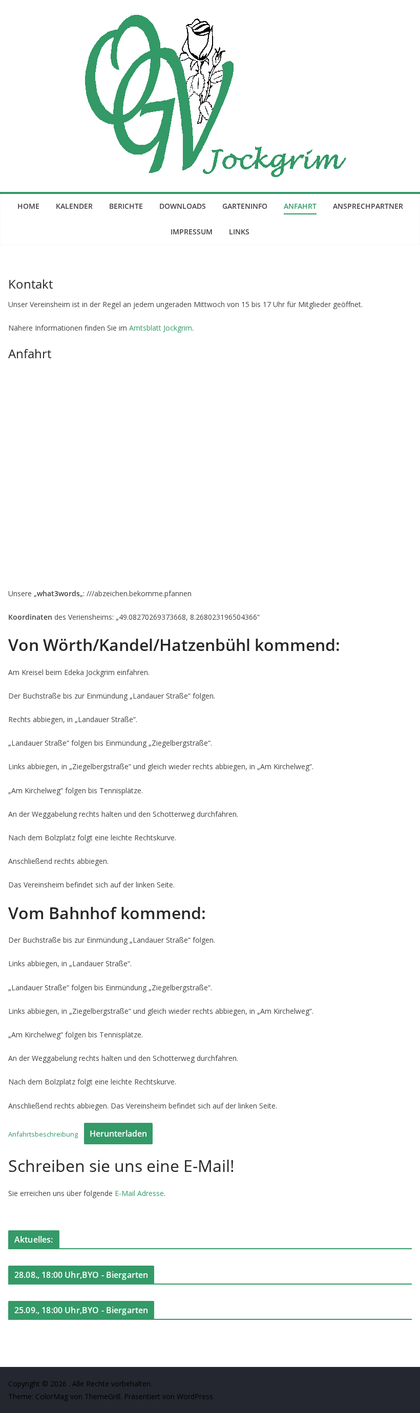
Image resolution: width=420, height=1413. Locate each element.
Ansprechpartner (368, 206)
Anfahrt (300, 206)
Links (239, 231)
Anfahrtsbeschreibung (43, 1134)
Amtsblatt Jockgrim (160, 328)
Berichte (126, 206)
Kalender (74, 206)
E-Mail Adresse (139, 1193)
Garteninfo (244, 206)
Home (28, 206)
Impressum (192, 231)
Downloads (182, 206)
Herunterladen (118, 1133)
